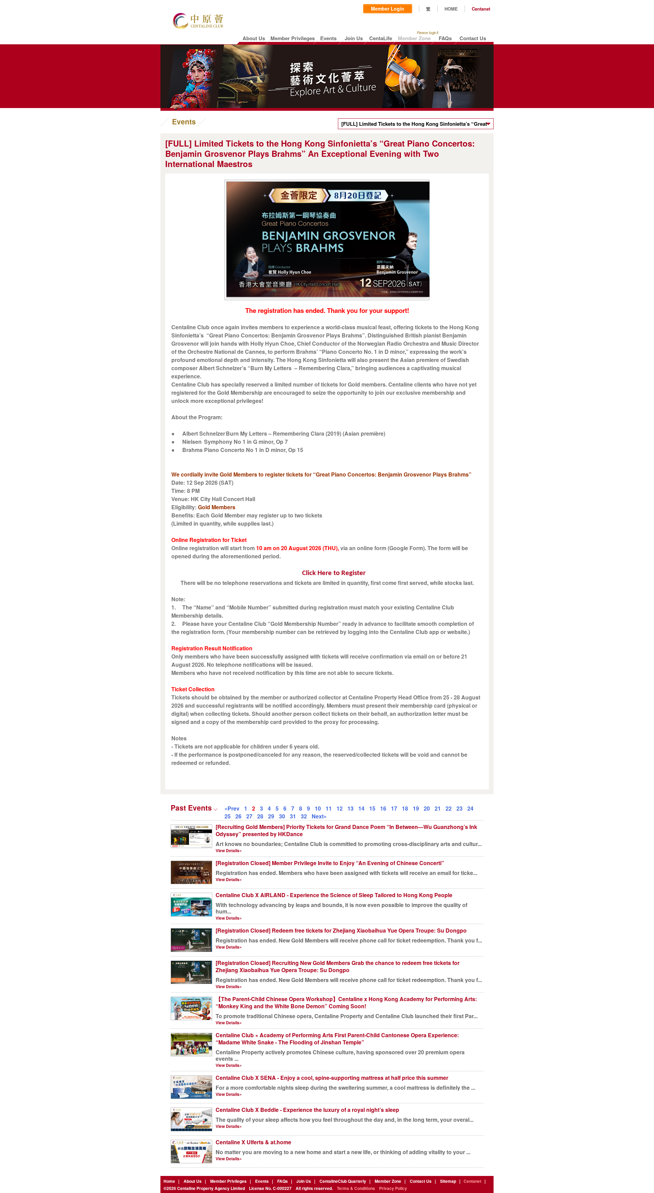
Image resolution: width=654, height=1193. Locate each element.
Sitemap (448, 1181)
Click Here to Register (333, 573)
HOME (451, 9)
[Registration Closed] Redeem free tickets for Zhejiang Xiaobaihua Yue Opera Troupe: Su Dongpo (341, 930)
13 (350, 808)
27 (249, 816)
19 (416, 808)
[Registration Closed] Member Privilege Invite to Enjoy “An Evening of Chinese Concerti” (330, 863)
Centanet (481, 9)
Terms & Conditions (356, 1188)
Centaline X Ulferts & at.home (253, 1142)
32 (304, 816)
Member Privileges (228, 1181)
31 (293, 816)
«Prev (231, 808)
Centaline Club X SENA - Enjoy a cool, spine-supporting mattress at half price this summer (332, 1078)
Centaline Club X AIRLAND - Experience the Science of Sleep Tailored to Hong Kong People (334, 895)
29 (271, 816)
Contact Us (421, 1181)
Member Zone (388, 1181)
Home (169, 1181)
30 (282, 816)
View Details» (229, 850)
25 (227, 816)
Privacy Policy (393, 1188)
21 (438, 808)
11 (329, 808)
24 (470, 808)
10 (318, 808)
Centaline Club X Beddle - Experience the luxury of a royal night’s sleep (307, 1110)
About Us (193, 1181)
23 (459, 808)
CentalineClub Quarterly (343, 1181)
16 (383, 808)
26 (238, 816)
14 (361, 808)
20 (427, 808)
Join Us (303, 1181)
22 (449, 808)
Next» (319, 816)
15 (372, 808)
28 (260, 816)
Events (262, 1181)
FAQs (282, 1181)
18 (405, 808)
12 (340, 808)
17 (394, 808)
